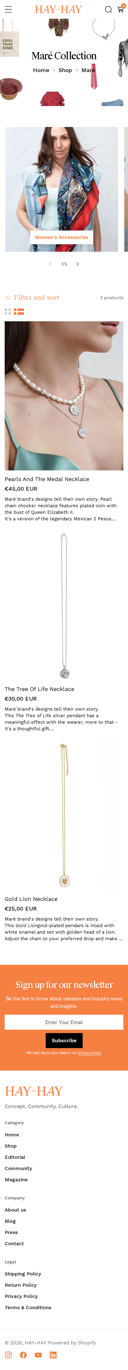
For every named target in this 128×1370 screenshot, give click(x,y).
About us (15, 1210)
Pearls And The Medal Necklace (47, 479)
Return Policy (21, 1285)
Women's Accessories (62, 237)
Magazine (16, 1180)
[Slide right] (78, 264)
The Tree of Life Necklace (39, 689)
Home (12, 1135)
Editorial (15, 1157)
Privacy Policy (21, 1296)
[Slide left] (50, 264)
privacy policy (89, 1052)
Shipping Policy (23, 1274)
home (41, 70)
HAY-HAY (35, 1343)
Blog (10, 1221)
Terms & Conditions (28, 1307)
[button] (8, 9)
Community (18, 1168)
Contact (14, 1243)
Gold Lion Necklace (31, 899)
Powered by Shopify (72, 1343)
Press (11, 1232)
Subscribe (64, 1040)
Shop (65, 70)
